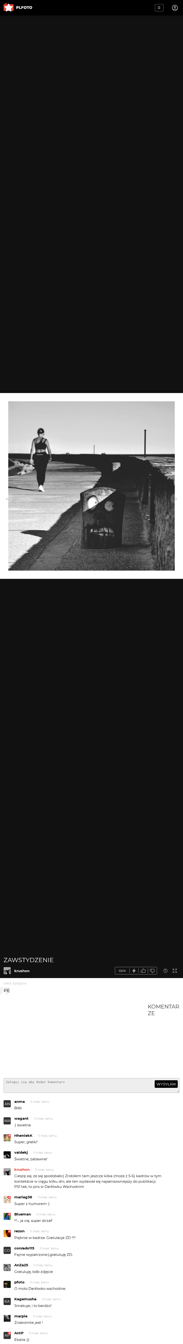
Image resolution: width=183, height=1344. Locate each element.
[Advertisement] (76, 1039)
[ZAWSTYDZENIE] (7, 970)
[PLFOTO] (18, 7)
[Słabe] (152, 970)
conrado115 (24, 1248)
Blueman (22, 1214)
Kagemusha (25, 1299)
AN (7, 1104)
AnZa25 (21, 1265)
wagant (21, 1118)
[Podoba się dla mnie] (143, 970)
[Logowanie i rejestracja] (175, 7)
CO (7, 1250)
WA (7, 1120)
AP (7, 1335)
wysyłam (166, 1084)
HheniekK (23, 1135)
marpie (20, 1316)
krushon (22, 971)
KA (7, 1301)
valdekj (21, 1152)
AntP (19, 1333)
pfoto (19, 1282)
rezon (19, 1231)
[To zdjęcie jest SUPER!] (134, 970)
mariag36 (23, 1197)
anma (19, 1101)
